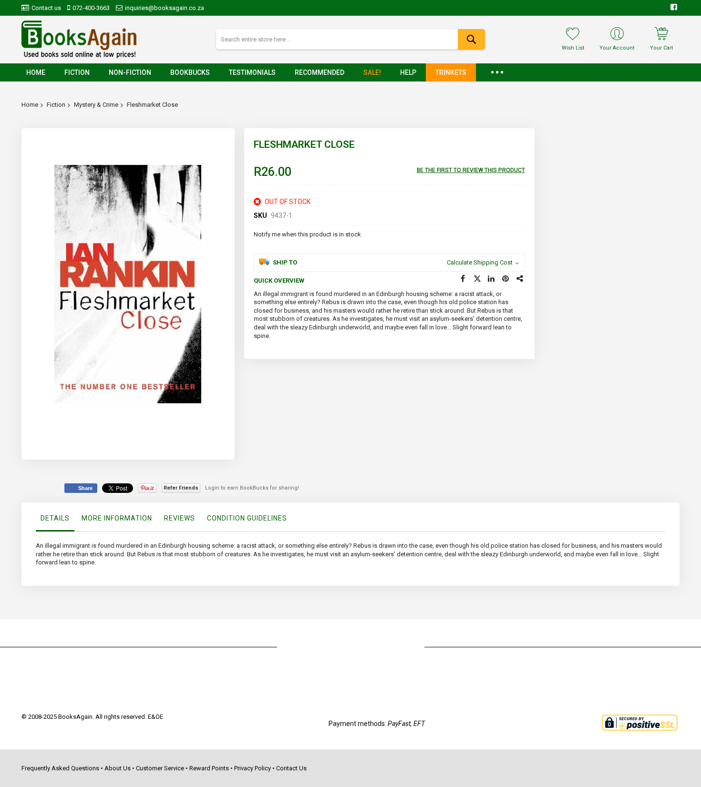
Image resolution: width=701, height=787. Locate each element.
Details (55, 518)
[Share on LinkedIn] (491, 279)
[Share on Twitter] (477, 279)
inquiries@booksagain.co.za (164, 7)
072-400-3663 (91, 7)
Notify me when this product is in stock (307, 234)
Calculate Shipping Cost (480, 262)
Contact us (46, 7)
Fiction (56, 104)
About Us (117, 768)
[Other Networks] (520, 279)
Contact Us (291, 768)
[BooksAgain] (78, 39)
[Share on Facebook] (463, 279)
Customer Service (160, 768)
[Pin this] (506, 279)
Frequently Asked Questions (60, 768)
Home (29, 104)
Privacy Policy (252, 768)
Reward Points (209, 768)
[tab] (55, 520)
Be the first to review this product (471, 170)
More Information (117, 518)
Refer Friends (181, 488)
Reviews (179, 518)
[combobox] (350, 39)
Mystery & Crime (96, 104)
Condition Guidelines (247, 518)
